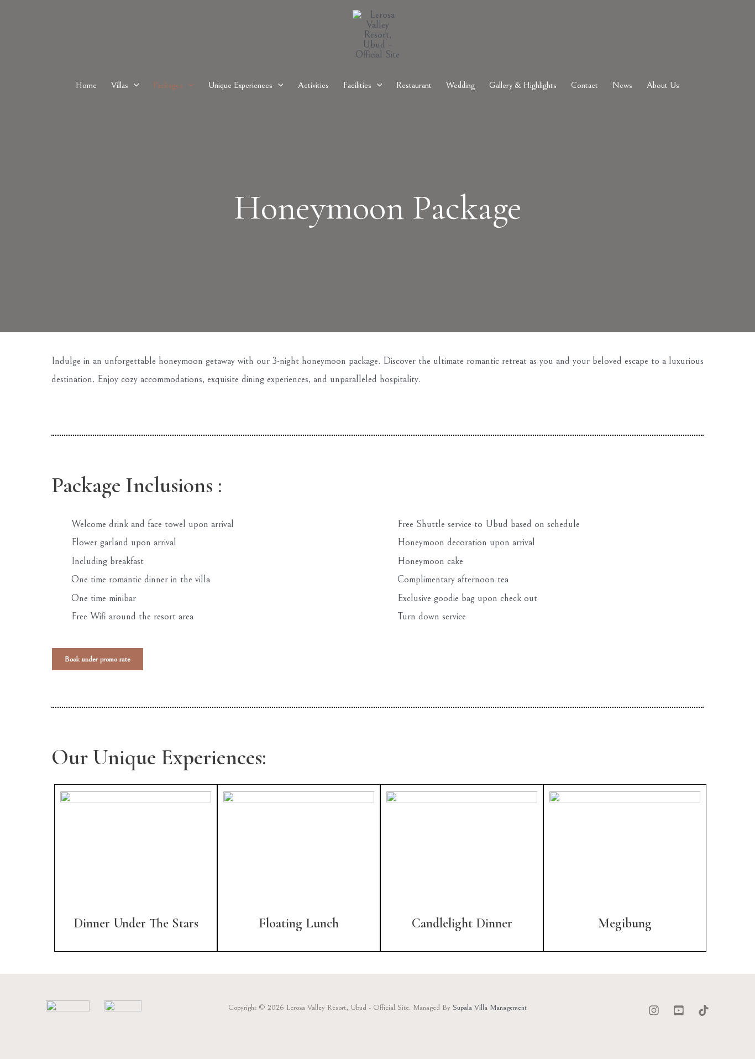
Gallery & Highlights (523, 85)
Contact (584, 85)
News (622, 85)
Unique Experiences (240, 85)
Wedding (460, 85)
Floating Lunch (299, 923)
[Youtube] (678, 1010)
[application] (133, 85)
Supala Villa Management (490, 1007)
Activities (313, 85)
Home (86, 85)
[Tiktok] (703, 1010)
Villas (119, 85)
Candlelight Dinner (462, 923)
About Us (663, 85)
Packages (168, 85)
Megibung (625, 923)
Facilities (357, 85)
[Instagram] (653, 1010)
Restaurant (414, 85)
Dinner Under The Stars (136, 923)
